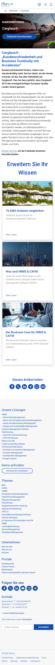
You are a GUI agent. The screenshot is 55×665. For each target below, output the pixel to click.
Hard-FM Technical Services (15, 435)
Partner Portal (8, 567)
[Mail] (43, 386)
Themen (7, 480)
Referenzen (13, 11)
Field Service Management (13, 497)
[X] (18, 386)
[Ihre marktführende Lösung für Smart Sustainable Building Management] (7, 4)
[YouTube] (22, 588)
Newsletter (27, 619)
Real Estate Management (14, 417)
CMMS (4, 491)
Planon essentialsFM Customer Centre (18, 572)
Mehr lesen (11, 234)
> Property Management (12, 453)
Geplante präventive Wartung (14, 506)
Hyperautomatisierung (11, 509)
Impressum (35, 661)
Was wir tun (7, 550)
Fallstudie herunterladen (19, 36)
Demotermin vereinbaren (17, 471)
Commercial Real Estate (12, 447)
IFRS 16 (5, 512)
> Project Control (9, 458)
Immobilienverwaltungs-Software (16, 514)
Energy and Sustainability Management (20, 426)
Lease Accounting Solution (13, 444)
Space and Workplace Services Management (22, 420)
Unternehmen (11, 542)
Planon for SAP (8, 441)
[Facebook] (12, 386)
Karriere (5, 552)
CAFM (4, 488)
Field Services (7, 432)
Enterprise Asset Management (15, 494)
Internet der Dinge (9, 517)
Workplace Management (12, 532)
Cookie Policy (7, 658)
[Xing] (30, 386)
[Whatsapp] (36, 386)
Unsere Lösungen (14, 410)
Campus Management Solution (15, 429)
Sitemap (13, 661)
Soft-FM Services (10, 438)
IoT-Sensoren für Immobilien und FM (17, 520)
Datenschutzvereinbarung (27, 658)
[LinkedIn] (24, 386)
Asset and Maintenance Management (19, 423)
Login (45, 4)
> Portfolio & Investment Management (18, 450)
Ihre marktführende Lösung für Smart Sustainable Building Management (6, 10)
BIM (3, 485)
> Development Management (14, 456)
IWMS (4, 414)
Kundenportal (8, 564)
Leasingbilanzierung (10, 526)
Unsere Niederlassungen (13, 613)
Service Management (11, 529)
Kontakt (7, 597)
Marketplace (7, 569)
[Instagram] (29, 588)
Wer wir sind (7, 547)
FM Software (7, 503)
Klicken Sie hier (9, 151)
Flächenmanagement (11, 500)
